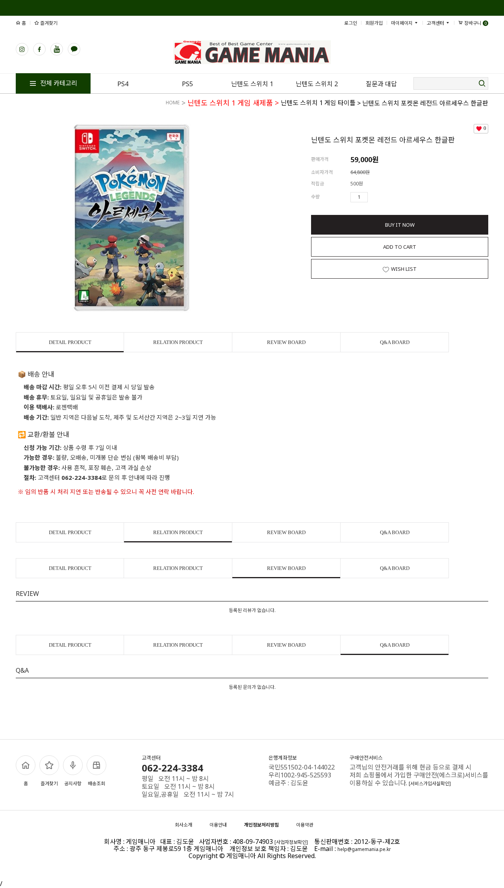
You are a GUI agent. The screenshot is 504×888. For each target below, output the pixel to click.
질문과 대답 (381, 84)
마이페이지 (402, 23)
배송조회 (96, 783)
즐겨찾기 (48, 23)
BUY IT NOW (400, 224)
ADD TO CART (399, 246)
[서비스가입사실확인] (430, 783)
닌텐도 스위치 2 (317, 84)
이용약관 (304, 824)
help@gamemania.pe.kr (364, 849)
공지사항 (73, 783)
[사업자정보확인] (291, 842)
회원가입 (374, 23)
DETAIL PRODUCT (70, 342)
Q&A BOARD (395, 342)
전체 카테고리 (58, 83)
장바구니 (475, 23)
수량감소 (385, 197)
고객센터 (436, 23)
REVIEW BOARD (286, 342)
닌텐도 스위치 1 (252, 84)
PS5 (187, 84)
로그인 (350, 23)
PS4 (122, 84)
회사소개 (183, 824)
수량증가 (374, 197)
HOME (173, 102)
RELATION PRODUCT (178, 342)
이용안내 (218, 824)
